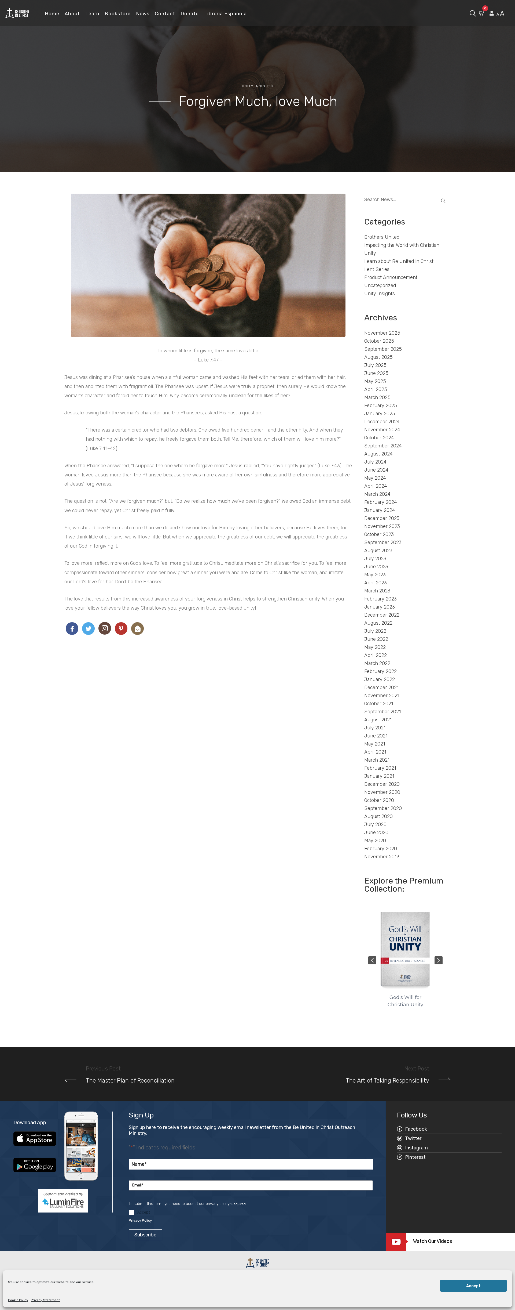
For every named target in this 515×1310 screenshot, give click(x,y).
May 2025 (375, 381)
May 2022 (375, 647)
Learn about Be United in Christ (398, 261)
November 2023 (382, 526)
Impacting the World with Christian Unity (401, 249)
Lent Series (376, 269)
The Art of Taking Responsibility (387, 1080)
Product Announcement (390, 277)
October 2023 (379, 534)
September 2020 (383, 808)
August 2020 (378, 816)
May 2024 (375, 478)
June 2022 (376, 639)
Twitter (413, 1138)
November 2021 (381, 696)
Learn (92, 14)
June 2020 (376, 832)
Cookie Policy (18, 1300)
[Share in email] (137, 628)
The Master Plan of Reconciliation (130, 1080)
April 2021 (375, 752)
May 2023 (375, 575)
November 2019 (381, 857)
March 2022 (377, 663)
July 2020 (375, 824)
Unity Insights (257, 86)
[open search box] (472, 13)
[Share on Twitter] (88, 628)
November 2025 (382, 333)
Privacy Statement (45, 1300)
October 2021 (378, 704)
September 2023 (383, 542)
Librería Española (225, 14)
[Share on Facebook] (72, 628)
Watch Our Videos (432, 1241)
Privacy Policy (140, 1220)
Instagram (416, 1148)
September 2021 (382, 712)
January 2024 (379, 510)
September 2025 (383, 349)
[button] (372, 960)
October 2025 (379, 341)
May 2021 (374, 744)
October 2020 (379, 800)
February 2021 (380, 768)
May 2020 (375, 841)
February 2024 (380, 502)
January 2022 (379, 679)
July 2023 (375, 559)
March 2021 (376, 760)
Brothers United (381, 237)
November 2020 (382, 792)
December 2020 (382, 784)
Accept (473, 1285)
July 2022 (375, 631)
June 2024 (376, 470)
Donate (190, 14)
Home (52, 14)
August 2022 (378, 623)
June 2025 (376, 373)
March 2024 (377, 494)
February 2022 (380, 671)
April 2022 (375, 655)
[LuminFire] (62, 1203)
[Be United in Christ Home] (17, 12)
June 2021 (375, 736)
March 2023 (377, 591)
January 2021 (379, 776)
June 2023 (376, 567)
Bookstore (118, 14)
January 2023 (379, 607)
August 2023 (378, 550)
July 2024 (375, 462)
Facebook (416, 1129)
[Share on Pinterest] (121, 628)
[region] (405, 960)
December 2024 (382, 422)
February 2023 (380, 599)
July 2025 (375, 365)
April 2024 (375, 486)
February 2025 (380, 405)
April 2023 (375, 583)
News (142, 14)
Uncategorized (380, 285)
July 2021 (374, 728)
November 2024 (382, 430)
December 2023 (381, 518)
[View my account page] (492, 13)
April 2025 (375, 389)
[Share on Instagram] (104, 628)
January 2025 (379, 414)
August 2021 (378, 720)
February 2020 (380, 849)
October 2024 (379, 438)
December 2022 (381, 615)
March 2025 (377, 397)
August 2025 (378, 357)
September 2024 (383, 446)
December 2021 (381, 687)
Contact (165, 14)
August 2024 (378, 454)
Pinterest (415, 1157)
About (72, 14)
